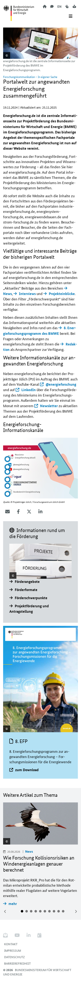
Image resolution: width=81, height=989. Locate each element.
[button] (7, 459)
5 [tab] (40, 911)
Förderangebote (27, 581)
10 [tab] (63, 911)
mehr (13, 903)
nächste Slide (76, 911)
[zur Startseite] (44, 6)
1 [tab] (22, 911)
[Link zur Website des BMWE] (18, 10)
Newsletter (49, 405)
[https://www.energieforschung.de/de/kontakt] (51, 6)
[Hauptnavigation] (71, 16)
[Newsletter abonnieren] (7, 935)
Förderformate (26, 589)
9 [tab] (58, 911)
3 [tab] (31, 911)
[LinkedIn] (40, 511)
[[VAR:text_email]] (7, 511)
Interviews (27, 293)
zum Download (27, 769)
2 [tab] (26, 911)
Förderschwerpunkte (31, 597)
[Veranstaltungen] (39, 935)
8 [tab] (54, 911)
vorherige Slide (5, 911)
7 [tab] (49, 911)
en (59, 6)
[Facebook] (18, 511)
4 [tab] (35, 911)
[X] (29, 511)
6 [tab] (45, 911)
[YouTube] (17, 935)
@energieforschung (61, 384)
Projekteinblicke (62, 293)
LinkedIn (28, 389)
